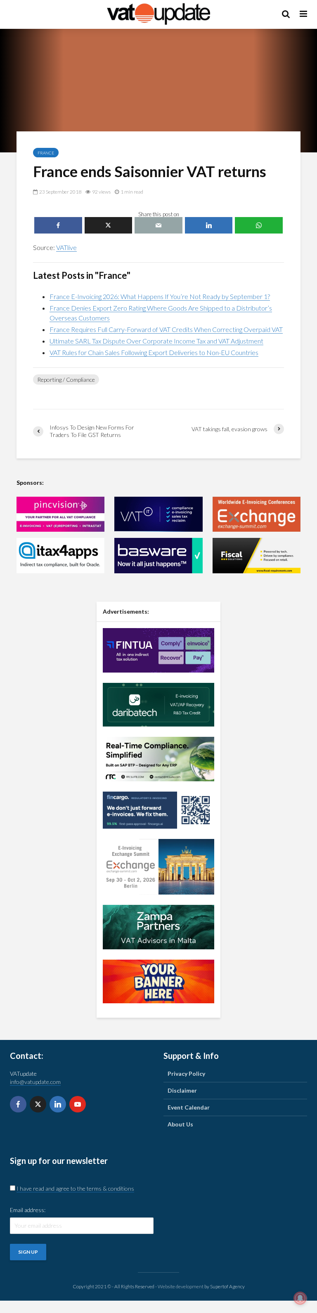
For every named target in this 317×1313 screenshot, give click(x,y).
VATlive (66, 247)
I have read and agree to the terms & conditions (75, 1188)
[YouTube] (77, 1104)
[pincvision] (60, 514)
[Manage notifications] (300, 1298)
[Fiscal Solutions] (256, 555)
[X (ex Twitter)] (38, 1104)
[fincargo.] (158, 809)
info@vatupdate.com (35, 1081)
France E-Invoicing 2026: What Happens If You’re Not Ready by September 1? (160, 296)
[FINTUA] (158, 649)
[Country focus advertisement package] (158, 980)
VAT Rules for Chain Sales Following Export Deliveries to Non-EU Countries (154, 352)
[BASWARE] (158, 555)
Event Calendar (189, 1107)
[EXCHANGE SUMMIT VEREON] (256, 514)
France (46, 152)
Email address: (27, 1209)
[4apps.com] (60, 555)
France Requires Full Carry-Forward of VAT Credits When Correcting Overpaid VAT (166, 329)
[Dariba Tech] (158, 703)
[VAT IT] (158, 514)
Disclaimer (182, 1090)
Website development (180, 1286)
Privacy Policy (186, 1073)
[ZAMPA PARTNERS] (158, 926)
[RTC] (158, 758)
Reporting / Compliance (66, 379)
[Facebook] (18, 1104)
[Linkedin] (58, 1104)
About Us (180, 1124)
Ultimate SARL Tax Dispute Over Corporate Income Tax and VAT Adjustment (156, 341)
